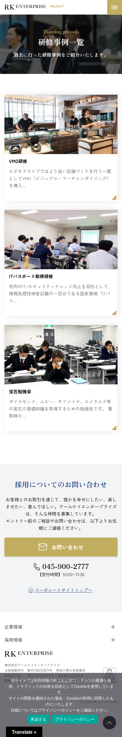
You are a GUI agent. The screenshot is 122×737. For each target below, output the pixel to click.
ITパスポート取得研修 (31, 276)
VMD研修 (18, 161)
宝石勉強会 (20, 391)
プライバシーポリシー (74, 719)
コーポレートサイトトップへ (63, 590)
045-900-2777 (65, 566)
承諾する (38, 719)
